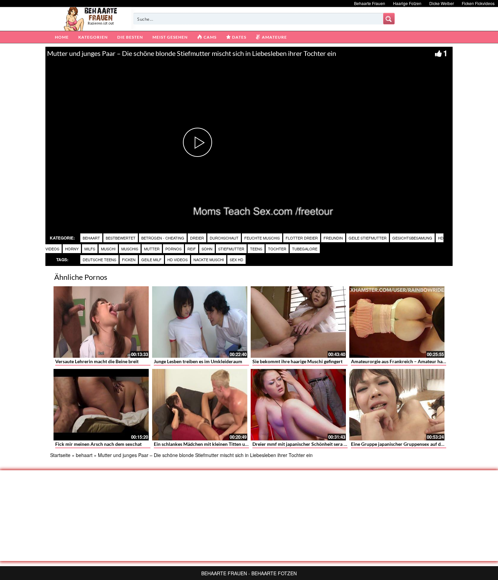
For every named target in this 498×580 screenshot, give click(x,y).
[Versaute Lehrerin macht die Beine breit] (101, 322)
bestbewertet (121, 238)
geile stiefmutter (368, 238)
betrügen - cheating (162, 238)
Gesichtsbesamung (412, 238)
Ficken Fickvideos (478, 3)
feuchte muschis (262, 238)
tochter (277, 248)
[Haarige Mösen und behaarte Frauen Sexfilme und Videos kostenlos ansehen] (91, 18)
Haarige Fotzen (407, 3)
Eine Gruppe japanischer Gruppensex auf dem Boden (406, 444)
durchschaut (224, 238)
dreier (197, 238)
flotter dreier (302, 238)
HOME (62, 37)
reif (191, 248)
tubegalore (304, 248)
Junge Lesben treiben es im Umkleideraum (198, 361)
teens (256, 248)
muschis (129, 248)
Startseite (60, 455)
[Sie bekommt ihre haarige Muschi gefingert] (298, 322)
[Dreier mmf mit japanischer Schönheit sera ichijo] (298, 404)
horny (72, 248)
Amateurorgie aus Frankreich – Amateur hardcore (404, 361)
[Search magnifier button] (389, 18)
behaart (91, 238)
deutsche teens (99, 259)
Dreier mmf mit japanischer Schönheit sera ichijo (303, 444)
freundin (333, 238)
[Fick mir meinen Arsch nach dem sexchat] (101, 404)
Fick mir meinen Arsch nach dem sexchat (98, 444)
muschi (108, 248)
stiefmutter (231, 248)
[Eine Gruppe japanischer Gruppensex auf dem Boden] (396, 404)
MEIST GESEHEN (170, 37)
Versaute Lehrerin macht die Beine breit (97, 361)
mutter (152, 248)
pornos (173, 248)
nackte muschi (208, 259)
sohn (207, 248)
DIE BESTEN (130, 37)
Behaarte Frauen (369, 3)
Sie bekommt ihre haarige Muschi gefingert (297, 361)
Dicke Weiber (441, 3)
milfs (89, 248)
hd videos (177, 259)
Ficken (129, 259)
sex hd (236, 259)
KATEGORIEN (93, 37)
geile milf (151, 259)
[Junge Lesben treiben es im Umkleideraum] (199, 322)
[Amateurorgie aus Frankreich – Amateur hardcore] (396, 322)
